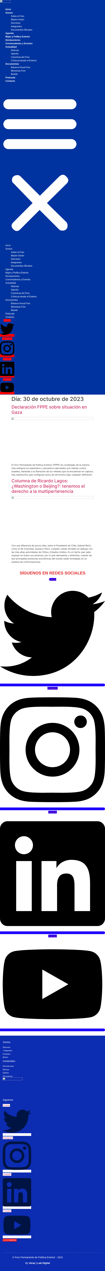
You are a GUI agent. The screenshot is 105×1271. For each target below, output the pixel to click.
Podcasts (10, 77)
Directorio (15, 23)
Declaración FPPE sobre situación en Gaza (49, 409)
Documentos (12, 64)
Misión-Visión (17, 19)
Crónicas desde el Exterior (24, 60)
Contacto (10, 81)
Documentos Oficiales (21, 30)
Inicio (8, 9)
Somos (9, 13)
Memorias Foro (18, 71)
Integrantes (16, 26)
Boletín (14, 74)
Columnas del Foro (20, 57)
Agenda (9, 33)
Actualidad (11, 47)
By (37, 1263)
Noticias (15, 50)
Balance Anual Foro (20, 67)
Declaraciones (12, 40)
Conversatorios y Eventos (19, 43)
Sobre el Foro (17, 16)
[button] (40, 163)
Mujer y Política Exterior (17, 36)
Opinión (15, 54)
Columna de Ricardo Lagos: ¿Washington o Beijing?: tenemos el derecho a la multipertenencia (48, 486)
